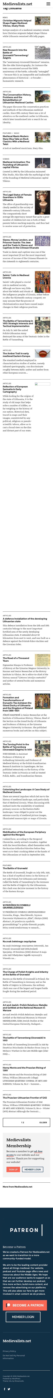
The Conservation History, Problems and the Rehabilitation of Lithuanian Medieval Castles (18, 98)
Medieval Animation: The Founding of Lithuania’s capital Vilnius (16, 164)
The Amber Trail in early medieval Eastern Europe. (16, 355)
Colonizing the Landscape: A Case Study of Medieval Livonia (26, 791)
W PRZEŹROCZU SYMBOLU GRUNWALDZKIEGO (16, 906)
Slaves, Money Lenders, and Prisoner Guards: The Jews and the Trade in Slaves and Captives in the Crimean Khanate (21, 243)
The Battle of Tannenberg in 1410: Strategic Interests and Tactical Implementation (18, 323)
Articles (7, 47)
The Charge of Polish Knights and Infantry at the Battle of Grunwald (25, 973)
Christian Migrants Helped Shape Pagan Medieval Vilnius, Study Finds (17, 23)
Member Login (33, 1169)
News (5, 17)
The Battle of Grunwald (15, 868)
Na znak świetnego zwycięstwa (19, 941)
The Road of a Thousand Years (16, 659)
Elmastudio (19, 1381)
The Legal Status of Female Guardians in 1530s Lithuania (17, 197)
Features (7, 133)
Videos (6, 159)
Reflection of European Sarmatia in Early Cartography (15, 389)
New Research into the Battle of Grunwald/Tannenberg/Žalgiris (15, 54)
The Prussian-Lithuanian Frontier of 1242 (25, 1097)
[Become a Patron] (25, 1309)
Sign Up (13, 1169)
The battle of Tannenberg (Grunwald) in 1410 (24, 1039)
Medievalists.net (17, 3)
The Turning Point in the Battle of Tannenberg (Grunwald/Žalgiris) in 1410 (17, 747)
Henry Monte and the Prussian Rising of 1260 (24, 1069)
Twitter (9, 1389)
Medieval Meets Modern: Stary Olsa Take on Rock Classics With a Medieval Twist (16, 140)
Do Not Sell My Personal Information (14, 1357)
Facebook (5, 1389)
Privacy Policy (9, 1351)
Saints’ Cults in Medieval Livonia (16, 276)
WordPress (16, 1378)
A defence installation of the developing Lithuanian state (25, 620)
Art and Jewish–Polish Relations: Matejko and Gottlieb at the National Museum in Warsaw (25, 1007)
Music (16, 133)
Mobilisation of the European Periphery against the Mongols (24, 833)
